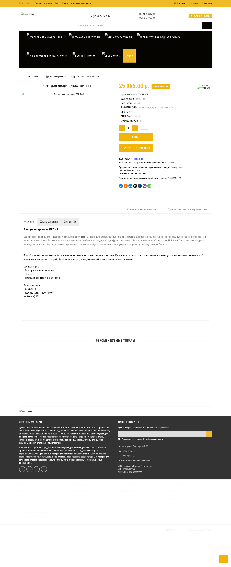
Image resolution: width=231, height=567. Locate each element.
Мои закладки (175, 499)
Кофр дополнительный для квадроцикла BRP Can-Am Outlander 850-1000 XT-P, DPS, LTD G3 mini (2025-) (115, 405)
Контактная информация (81, 491)
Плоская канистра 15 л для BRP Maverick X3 (115, 373)
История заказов (176, 495)
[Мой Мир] (130, 186)
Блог (21, 3)
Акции (129, 56)
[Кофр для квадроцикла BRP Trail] (38, 99)
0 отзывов (204, 85)
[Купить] (108, 353)
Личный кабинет (176, 491)
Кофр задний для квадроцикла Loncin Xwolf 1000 (115, 551)
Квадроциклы (55, 37)
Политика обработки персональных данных (39, 516)
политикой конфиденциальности (149, 439)
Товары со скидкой (128, 499)
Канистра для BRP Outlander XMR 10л (115, 357)
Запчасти (125, 37)
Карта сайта (75, 495)
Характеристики (49, 221)
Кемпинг (91, 56)
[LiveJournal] (140, 186)
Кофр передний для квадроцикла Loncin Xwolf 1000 (116, 519)
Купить (136, 137)
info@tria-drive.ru (127, 451)
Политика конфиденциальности (76, 3)
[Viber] (145, 186)
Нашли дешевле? (161, 86)
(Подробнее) (137, 158)
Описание (29, 221)
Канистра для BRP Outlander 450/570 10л (115, 389)
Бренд (116, 56)
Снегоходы (92, 37)
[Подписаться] (209, 434)
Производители (126, 491)
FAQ (57, 3)
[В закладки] (142, 128)
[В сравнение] (146, 128)
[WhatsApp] (149, 186)
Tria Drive (208, 530)
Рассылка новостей (177, 503)
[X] (135, 186)
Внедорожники (57, 56)
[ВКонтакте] (121, 186)
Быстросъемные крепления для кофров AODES (116, 535)
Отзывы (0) (70, 221)
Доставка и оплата (43, 3)
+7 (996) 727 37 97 (99, 16)
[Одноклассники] (126, 186)
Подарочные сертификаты (131, 495)
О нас (29, 3)
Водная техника (170, 37)
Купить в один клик (136, 148)
